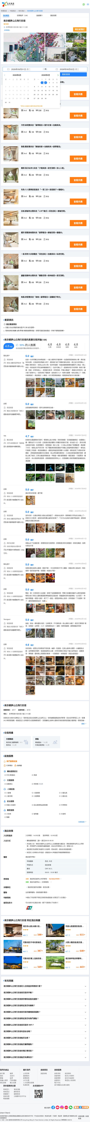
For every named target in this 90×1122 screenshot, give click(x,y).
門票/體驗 (13, 1080)
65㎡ (25, 196)
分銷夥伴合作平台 (20, 1096)
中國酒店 (13, 11)
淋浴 (47, 110)
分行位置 (26, 1080)
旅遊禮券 (57, 1078)
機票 (11, 1073)
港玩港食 (3, 1082)
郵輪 (1, 1078)
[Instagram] (62, 1108)
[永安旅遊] (8, 4)
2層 (32, 175)
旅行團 (2, 1073)
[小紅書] (66, 1108)
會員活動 (17, 1089)
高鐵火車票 (4, 1080)
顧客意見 (17, 1091)
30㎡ (25, 132)
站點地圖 (81, 1116)
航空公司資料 (69, 1076)
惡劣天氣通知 (69, 1078)
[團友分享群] (81, 1108)
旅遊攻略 (44, 1073)
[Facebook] (53, 1108)
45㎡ (25, 304)
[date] (24, 69)
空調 (39, 110)
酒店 (1, 1076)
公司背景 (26, 1073)
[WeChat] (70, 1108)
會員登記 (6, 1091)
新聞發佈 (26, 1078)
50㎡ (25, 261)
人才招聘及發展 (28, 1082)
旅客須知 (57, 1073)
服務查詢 (17, 1094)
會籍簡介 (6, 1094)
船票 (11, 1078)
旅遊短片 (57, 1080)
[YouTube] (57, 1108)
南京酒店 (21, 11)
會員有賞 (6, 1096)
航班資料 (68, 1073)
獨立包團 (13, 1082)
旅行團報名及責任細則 (62, 1085)
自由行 (12, 1076)
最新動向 (26, 1076)
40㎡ (25, 110)
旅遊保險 (57, 1076)
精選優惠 (6, 1098)
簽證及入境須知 (70, 1080)
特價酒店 (4, 11)
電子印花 (57, 1082)
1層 (32, 110)
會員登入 (6, 1089)
